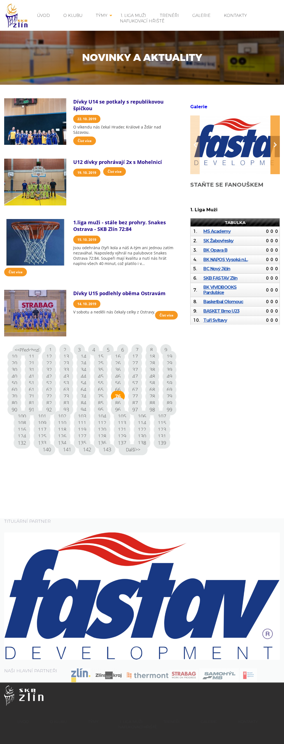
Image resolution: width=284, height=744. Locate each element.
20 (14, 363)
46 (118, 376)
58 (152, 383)
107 (162, 416)
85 (100, 403)
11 (31, 356)
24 (83, 363)
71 (31, 396)
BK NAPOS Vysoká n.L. (225, 259)
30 (14, 369)
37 (135, 369)
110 (62, 422)
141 (67, 449)
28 (152, 363)
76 (118, 396)
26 (118, 363)
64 (83, 389)
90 (14, 409)
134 (62, 442)
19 (169, 356)
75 (100, 396)
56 (118, 383)
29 (169, 363)
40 (14, 376)
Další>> (133, 450)
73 (66, 396)
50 (14, 383)
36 (118, 369)
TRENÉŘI (171, 721)
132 (22, 442)
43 (66, 376)
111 (82, 422)
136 (102, 442)
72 (49, 396)
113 (122, 422)
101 (42, 416)
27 (135, 363)
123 (162, 429)
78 (152, 396)
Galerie (198, 106)
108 (22, 422)
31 (31, 369)
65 (100, 389)
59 (169, 383)
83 (66, 403)
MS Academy (216, 231)
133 (42, 442)
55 (100, 383)
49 (169, 376)
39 (169, 369)
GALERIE (201, 15)
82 (49, 403)
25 (100, 363)
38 (152, 369)
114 (142, 422)
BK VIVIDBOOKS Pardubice (220, 290)
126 (62, 436)
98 (152, 409)
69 (169, 389)
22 (49, 363)
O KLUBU (73, 15)
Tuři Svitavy (215, 320)
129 (122, 436)
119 (82, 429)
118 (62, 429)
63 (66, 389)
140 (47, 449)
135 (82, 442)
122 (142, 429)
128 (102, 436)
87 (135, 403)
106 (142, 416)
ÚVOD (43, 15)
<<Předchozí (27, 350)
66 (118, 389)
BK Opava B (215, 250)
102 (62, 416)
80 (14, 403)
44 (83, 376)
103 (82, 416)
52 (49, 383)
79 (169, 396)
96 (118, 409)
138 (142, 442)
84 (83, 403)
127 (82, 436)
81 (31, 403)
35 (100, 369)
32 (49, 369)
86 (118, 403)
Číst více (85, 140)
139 (162, 442)
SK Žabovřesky (218, 240)
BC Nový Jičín (216, 268)
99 (169, 409)
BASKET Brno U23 (221, 311)
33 (66, 369)
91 (31, 409)
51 (31, 383)
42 (49, 376)
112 (102, 422)
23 (66, 363)
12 (49, 356)
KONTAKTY (235, 15)
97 (135, 409)
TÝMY (101, 15)
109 (42, 422)
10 (14, 356)
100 (22, 416)
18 (152, 356)
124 (22, 436)
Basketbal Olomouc (223, 301)
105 (122, 416)
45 (100, 376)
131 (162, 436)
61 (31, 389)
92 (49, 409)
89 (169, 403)
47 (135, 376)
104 (102, 416)
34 (83, 369)
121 (122, 429)
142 (87, 449)
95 (100, 409)
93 (66, 409)
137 (122, 442)
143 (107, 449)
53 (66, 383)
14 (83, 356)
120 (102, 429)
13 (66, 356)
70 (14, 396)
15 (100, 356)
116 (22, 429)
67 (135, 389)
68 (152, 389)
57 (135, 383)
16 (118, 356)
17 (135, 356)
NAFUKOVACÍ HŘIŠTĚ (142, 21)
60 (14, 389)
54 (83, 383)
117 (42, 429)
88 (152, 403)
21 (31, 363)
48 (152, 376)
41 (31, 376)
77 (135, 396)
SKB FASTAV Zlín (220, 278)
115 (162, 422)
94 (83, 409)
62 (49, 389)
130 (142, 436)
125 (42, 436)
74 (83, 396)
